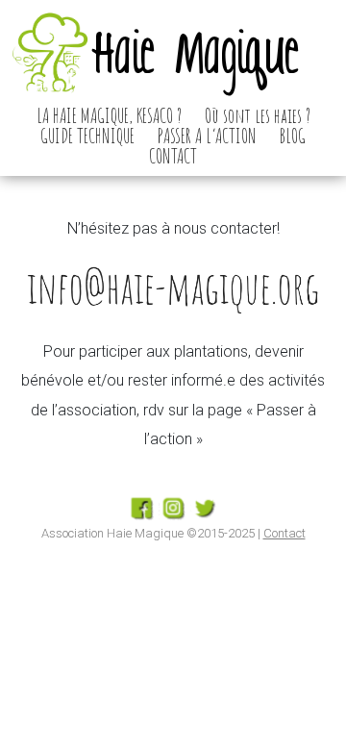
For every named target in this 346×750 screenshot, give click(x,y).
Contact (284, 533)
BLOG (293, 135)
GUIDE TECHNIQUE (87, 135)
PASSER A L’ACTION (207, 135)
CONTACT (173, 155)
